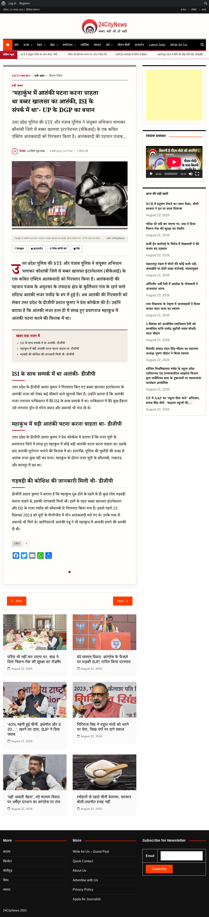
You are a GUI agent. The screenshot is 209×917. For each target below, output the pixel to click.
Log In (12, 3)
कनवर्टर (139, 45)
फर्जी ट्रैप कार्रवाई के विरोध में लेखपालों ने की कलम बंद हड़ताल (133, 54)
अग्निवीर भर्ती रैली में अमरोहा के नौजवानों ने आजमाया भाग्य (172, 287)
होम (16, 45)
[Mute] (191, 174)
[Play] (151, 174)
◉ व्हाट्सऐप (37, 248)
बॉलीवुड (7, 870)
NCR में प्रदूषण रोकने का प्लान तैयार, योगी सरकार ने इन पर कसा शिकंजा (40, 54)
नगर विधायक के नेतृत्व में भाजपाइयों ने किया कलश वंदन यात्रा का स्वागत (173, 307)
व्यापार (97, 45)
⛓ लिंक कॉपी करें (58, 248)
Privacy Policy (83, 889)
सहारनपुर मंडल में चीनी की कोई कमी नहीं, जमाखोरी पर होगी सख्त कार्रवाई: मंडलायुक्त (181, 54)
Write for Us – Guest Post (91, 851)
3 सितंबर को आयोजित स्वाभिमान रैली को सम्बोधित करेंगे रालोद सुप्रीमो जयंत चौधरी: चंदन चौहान (171, 329)
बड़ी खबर (39, 76)
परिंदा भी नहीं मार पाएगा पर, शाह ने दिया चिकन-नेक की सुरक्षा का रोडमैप (88, 54)
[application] (174, 162)
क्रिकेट (7, 861)
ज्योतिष (84, 45)
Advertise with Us (85, 880)
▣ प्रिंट (76, 248)
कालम (6, 851)
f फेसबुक (19, 248)
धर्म (107, 45)
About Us (79, 870)
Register (24, 3)
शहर (39, 45)
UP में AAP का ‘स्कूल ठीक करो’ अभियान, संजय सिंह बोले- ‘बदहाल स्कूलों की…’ (173, 401)
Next (120, 601)
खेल (52, 45)
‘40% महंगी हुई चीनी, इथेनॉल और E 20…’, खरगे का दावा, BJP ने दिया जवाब (34, 729)
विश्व (6, 880)
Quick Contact (83, 861)
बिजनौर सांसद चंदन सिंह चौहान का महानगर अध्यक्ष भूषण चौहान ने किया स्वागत (172, 351)
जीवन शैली (123, 45)
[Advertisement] (173, 94)
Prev (19, 601)
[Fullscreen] (197, 174)
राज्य (26, 45)
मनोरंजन (67, 45)
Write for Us (178, 45)
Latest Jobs (157, 45)
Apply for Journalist (86, 899)
